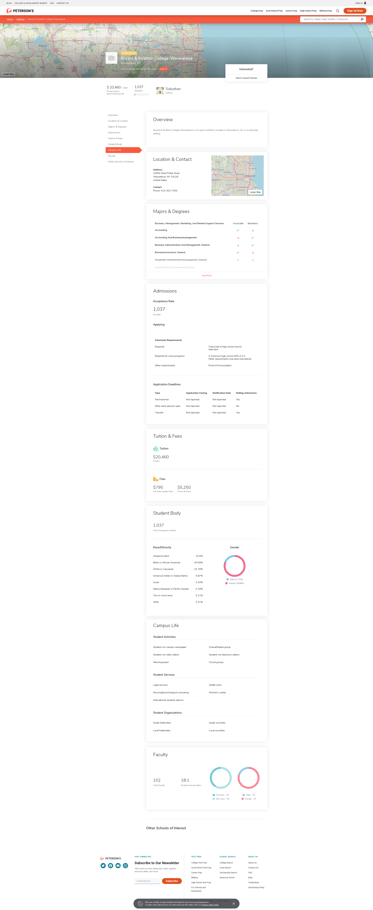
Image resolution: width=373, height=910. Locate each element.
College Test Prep (199, 863)
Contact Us (253, 867)
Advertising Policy (256, 887)
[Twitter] (103, 865)
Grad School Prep (274, 11)
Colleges (20, 19)
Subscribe (172, 880)
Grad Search (225, 867)
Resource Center (227, 877)
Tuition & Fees (115, 138)
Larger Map (8, 73)
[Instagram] (125, 865)
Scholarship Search (228, 872)
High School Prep (308, 11)
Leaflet (338, 24)
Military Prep (326, 11)
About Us (252, 863)
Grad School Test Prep (201, 867)
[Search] (338, 10)
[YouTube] (118, 865)
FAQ (52, 3)
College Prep (257, 11)
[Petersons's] (20, 10)
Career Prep (291, 11)
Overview (113, 115)
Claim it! (163, 69)
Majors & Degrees (117, 126)
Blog (9, 3)
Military (194, 877)
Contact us (63, 3)
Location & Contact (118, 121)
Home (10, 19)
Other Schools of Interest (121, 161)
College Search (226, 863)
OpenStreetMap (353, 24)
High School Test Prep (201, 882)
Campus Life (114, 150)
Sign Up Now (355, 10)
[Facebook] (110, 865)
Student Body (115, 144)
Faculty (111, 155)
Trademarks (253, 882)
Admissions (114, 132)
